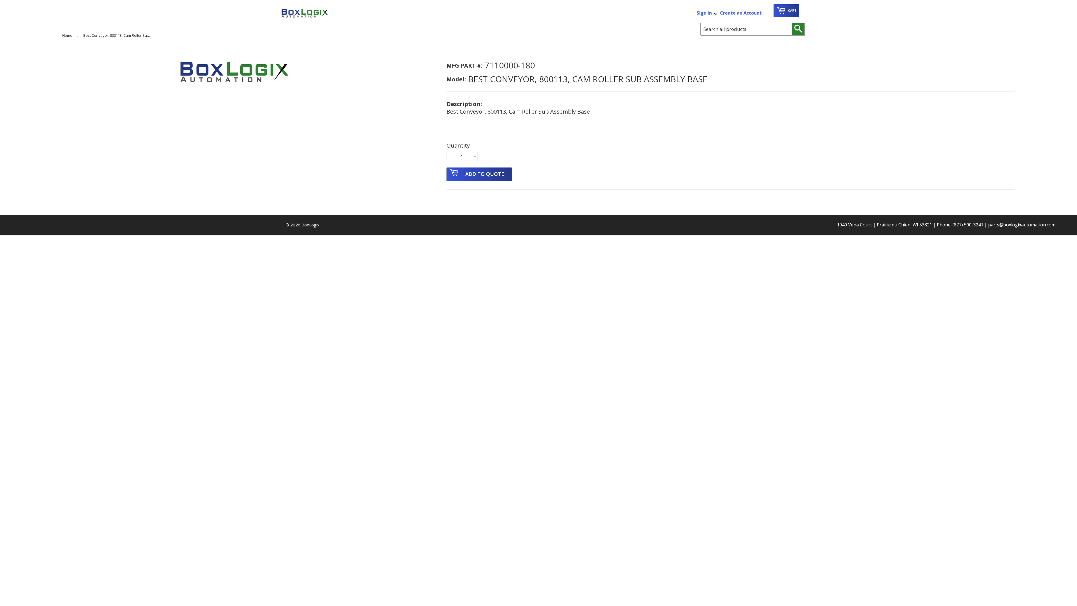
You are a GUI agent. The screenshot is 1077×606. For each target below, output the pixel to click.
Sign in (704, 13)
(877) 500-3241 (967, 225)
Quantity (458, 145)
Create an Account (741, 13)
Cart (792, 10)
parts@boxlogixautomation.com (1021, 225)
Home (67, 35)
